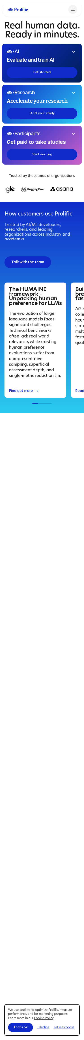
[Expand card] (73, 51)
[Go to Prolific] (18, 9)
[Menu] (72, 9)
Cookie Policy (43, 1018)
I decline (43, 1027)
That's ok (20, 1027)
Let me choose (64, 1027)
